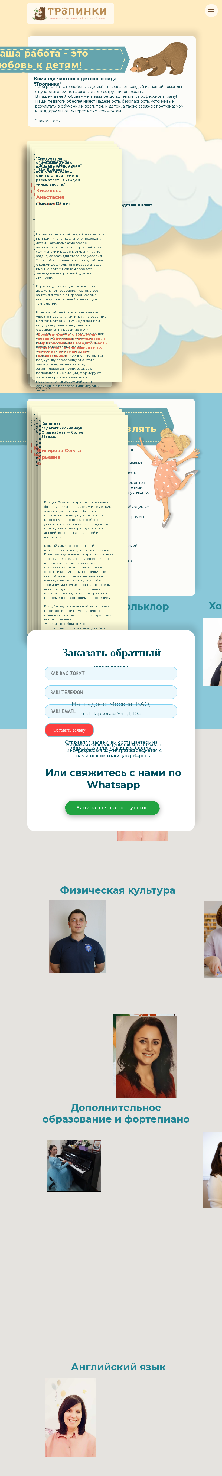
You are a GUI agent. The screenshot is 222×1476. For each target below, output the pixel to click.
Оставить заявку (69, 730)
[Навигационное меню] (211, 10)
